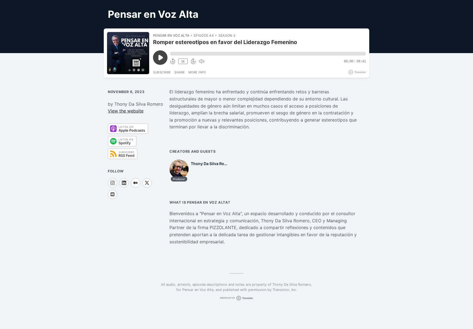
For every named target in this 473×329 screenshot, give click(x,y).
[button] (268, 54)
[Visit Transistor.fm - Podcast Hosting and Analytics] (357, 72)
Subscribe (162, 72)
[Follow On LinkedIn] (124, 182)
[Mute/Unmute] (201, 61)
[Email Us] (112, 194)
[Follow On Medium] (135, 182)
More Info (197, 72)
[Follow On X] (147, 182)
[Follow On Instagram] (112, 182)
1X (182, 61)
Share (179, 72)
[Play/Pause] (128, 53)
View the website (125, 111)
